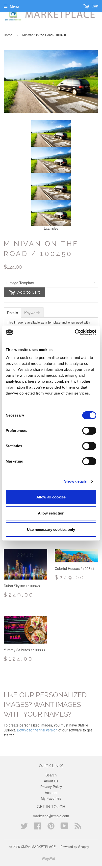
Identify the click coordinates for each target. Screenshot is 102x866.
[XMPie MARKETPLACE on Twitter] (24, 827)
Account (51, 792)
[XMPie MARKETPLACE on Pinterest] (51, 827)
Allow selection (51, 513)
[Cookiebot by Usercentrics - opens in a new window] (74, 332)
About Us (51, 780)
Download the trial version (37, 729)
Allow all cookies (51, 497)
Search (51, 774)
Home (8, 34)
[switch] (89, 431)
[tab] (12, 312)
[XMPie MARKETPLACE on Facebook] (37, 827)
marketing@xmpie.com (51, 815)
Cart (94, 5)
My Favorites (51, 798)
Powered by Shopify (74, 846)
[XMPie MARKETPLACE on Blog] (78, 827)
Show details (75, 481)
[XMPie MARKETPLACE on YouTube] (64, 827)
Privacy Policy (51, 786)
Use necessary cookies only (51, 529)
